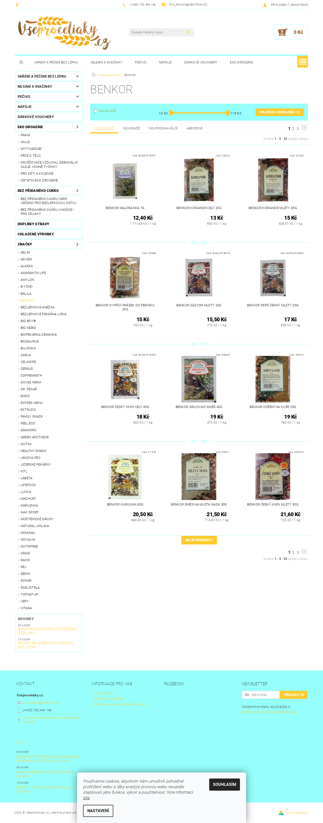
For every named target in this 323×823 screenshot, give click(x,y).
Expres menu (32, 403)
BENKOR (27, 300)
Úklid (25, 142)
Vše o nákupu (104, 693)
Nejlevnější (104, 128)
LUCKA (26, 492)
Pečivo (140, 62)
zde (86, 797)
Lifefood (28, 485)
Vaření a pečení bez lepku (56, 62)
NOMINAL (28, 533)
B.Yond (27, 286)
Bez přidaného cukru (38, 191)
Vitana (26, 608)
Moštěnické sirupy (37, 519)
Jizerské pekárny (36, 464)
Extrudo (28, 410)
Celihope (28, 362)
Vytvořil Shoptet (296, 813)
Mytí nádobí (31, 149)
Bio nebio (28, 328)
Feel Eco (28, 423)
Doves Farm (31, 382)
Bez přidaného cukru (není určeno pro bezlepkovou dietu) (48, 201)
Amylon (27, 280)
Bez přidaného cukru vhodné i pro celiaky (47, 212)
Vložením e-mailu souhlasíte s (269, 709)
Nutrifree (29, 546)
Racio (25, 560)
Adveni (26, 259)
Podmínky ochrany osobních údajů (119, 704)
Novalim (28, 539)
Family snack (32, 416)
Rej (23, 567)
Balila (26, 293)
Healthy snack (33, 451)
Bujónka (28, 348)
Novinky (26, 619)
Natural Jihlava (35, 526)
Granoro (28, 430)
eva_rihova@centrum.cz (41, 702)
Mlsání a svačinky (106, 62)
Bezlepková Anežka (38, 307)
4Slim (25, 252)
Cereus (27, 369)
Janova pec (30, 458)
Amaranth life (33, 273)
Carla (26, 355)
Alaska (27, 266)
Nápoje (165, 62)
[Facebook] (17, 5)
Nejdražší (131, 128)
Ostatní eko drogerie (39, 180)
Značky (25, 244)
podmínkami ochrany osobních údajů (269, 712)
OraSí (25, 553)
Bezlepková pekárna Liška (44, 314)
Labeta (27, 478)
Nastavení (98, 810)
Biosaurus (30, 341)
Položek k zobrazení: (280, 112)
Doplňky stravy (33, 224)
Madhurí (28, 498)
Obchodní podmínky (108, 699)
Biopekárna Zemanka (39, 334)
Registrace (299, 5)
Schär (26, 580)
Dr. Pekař (29, 389)
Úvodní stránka (21, 62)
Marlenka (29, 505)
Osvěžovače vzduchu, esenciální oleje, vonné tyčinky (49, 164)
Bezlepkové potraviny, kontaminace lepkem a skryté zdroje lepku (47, 759)
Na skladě (107, 111)
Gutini (26, 444)
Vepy (25, 601)
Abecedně (195, 128)
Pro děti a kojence (37, 173)
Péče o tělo (31, 155)
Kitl (24, 471)
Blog (20, 742)
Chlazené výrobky (36, 234)
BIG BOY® (28, 321)
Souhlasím (224, 784)
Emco (25, 396)
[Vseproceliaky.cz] (64, 34)
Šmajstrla (30, 587)
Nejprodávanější (163, 128)
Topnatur (29, 594)
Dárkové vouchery (200, 62)
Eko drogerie (241, 62)
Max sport (30, 512)
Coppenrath (31, 375)
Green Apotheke (35, 437)
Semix (26, 574)
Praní (25, 135)
